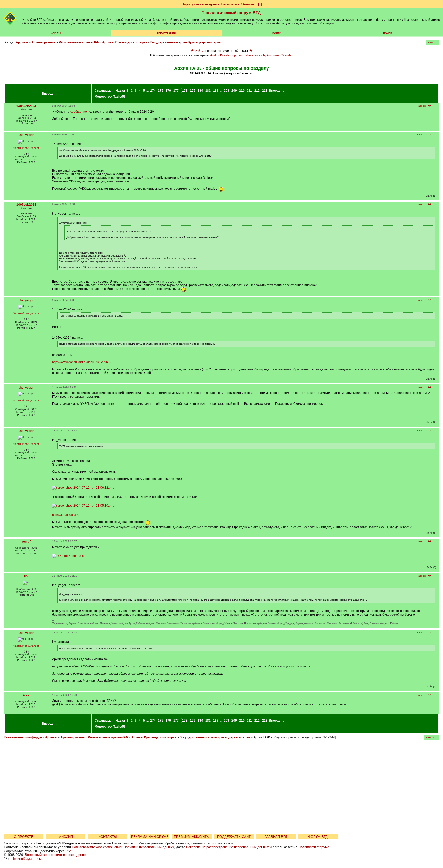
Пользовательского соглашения (97, 847)
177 (176, 90)
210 (242, 90)
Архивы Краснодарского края (124, 42)
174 (153, 90)
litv (26, 576)
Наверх (421, 105)
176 (168, 90)
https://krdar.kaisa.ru (66, 515)
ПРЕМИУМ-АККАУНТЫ (192, 837)
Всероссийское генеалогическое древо (55, 855)
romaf (26, 542)
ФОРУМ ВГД (318, 837)
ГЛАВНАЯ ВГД (276, 837)
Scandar (287, 55)
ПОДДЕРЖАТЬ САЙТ (234, 837)
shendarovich (255, 55)
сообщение (78, 111)
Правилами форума (313, 847)
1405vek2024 (26, 106)
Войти (276, 33)
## (429, 105)
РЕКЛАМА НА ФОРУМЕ (150, 837)
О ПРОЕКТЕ (23, 837)
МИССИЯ (65, 837)
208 (226, 90)
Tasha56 (119, 96)
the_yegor (26, 135)
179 (192, 90)
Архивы (22, 42)
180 (200, 90)
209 (234, 90)
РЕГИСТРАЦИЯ (166, 33)
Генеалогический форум (23, 737)
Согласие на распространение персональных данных (227, 847)
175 (160, 90)
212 (257, 90)
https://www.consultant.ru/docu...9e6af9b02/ (82, 362)
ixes (26, 695)
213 (264, 90)
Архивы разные (43, 42)
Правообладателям (27, 859)
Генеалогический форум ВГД (231, 13)
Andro (214, 55)
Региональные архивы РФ (79, 42)
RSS (68, 851)
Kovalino (226, 55)
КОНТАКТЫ (107, 837)
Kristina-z (272, 55)
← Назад (118, 90)
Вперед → (49, 93)
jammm (239, 55)
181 (208, 90)
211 (249, 90)
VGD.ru (56, 33)
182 (215, 90)
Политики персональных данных (149, 847)
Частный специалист (26, 147)
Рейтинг (200, 51)
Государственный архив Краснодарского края (185, 42)
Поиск (387, 33)
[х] (260, 4)
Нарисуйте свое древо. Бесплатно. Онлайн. (218, 4)
